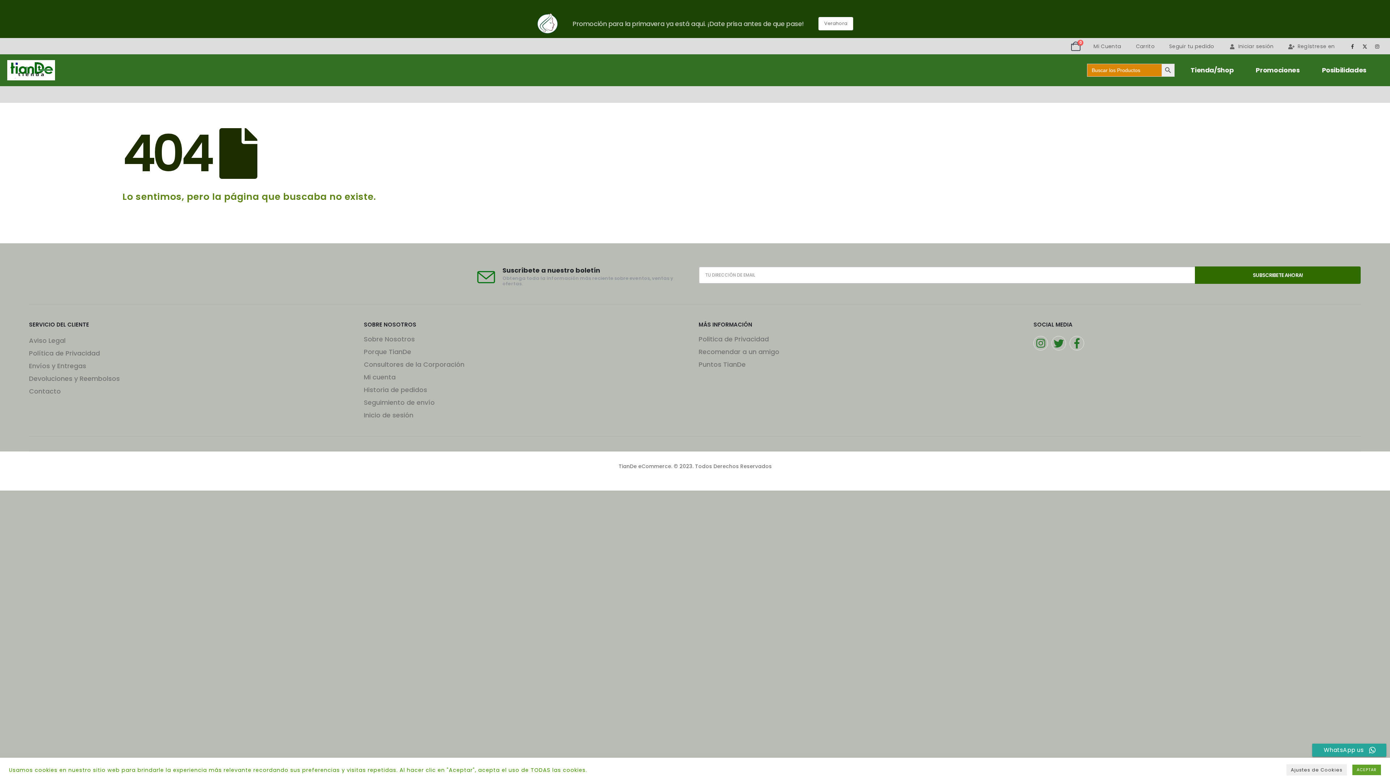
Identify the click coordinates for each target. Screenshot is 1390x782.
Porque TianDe (387, 351)
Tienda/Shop (1212, 70)
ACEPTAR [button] (1367, 770)
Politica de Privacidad (734, 339)
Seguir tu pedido (1191, 46)
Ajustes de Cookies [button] (1317, 769)
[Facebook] (1352, 46)
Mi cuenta (380, 377)
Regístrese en (1316, 46)
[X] (1365, 46)
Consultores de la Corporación (414, 364)
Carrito (1145, 46)
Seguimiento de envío (399, 402)
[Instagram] (1377, 46)
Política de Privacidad (64, 353)
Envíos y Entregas (57, 365)
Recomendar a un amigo (739, 351)
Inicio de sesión (388, 415)
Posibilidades (1344, 70)
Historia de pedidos (395, 389)
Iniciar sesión (1256, 46)
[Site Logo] (31, 70)
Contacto (45, 391)
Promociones (1278, 70)
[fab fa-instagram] (1040, 343)
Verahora (835, 23)
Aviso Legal (47, 340)
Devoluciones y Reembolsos (74, 378)
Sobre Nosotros (389, 339)
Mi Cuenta (1107, 46)
